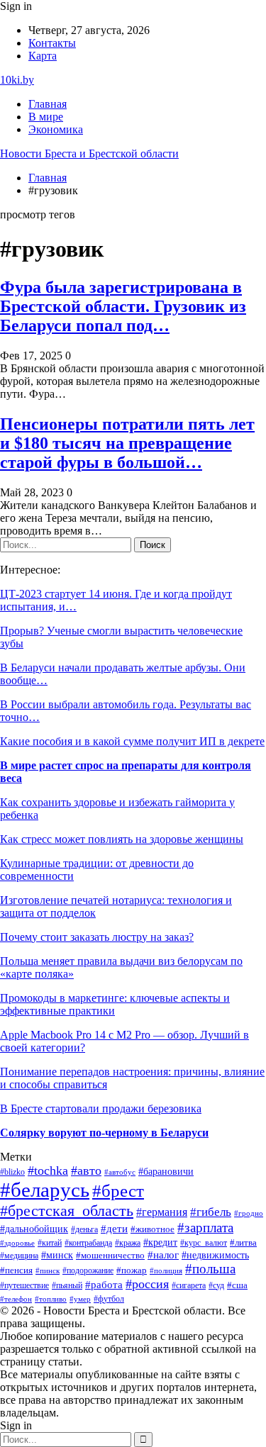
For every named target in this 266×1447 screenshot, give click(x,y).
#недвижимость (215, 1255)
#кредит (160, 1242)
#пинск (47, 1270)
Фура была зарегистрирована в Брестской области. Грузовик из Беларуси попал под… (123, 306)
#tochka (48, 1170)
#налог (163, 1255)
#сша (237, 1285)
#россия (147, 1284)
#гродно (248, 1213)
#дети (114, 1228)
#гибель (210, 1212)
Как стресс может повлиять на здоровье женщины (121, 839)
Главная (47, 104)
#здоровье (17, 1243)
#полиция (166, 1271)
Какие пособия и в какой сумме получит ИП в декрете (132, 741)
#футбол (109, 1299)
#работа (104, 1284)
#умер (80, 1299)
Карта (42, 56)
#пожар (131, 1270)
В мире (45, 117)
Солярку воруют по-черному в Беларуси (104, 1133)
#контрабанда (88, 1243)
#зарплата (205, 1227)
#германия (161, 1212)
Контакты (52, 43)
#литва (243, 1243)
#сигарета (189, 1285)
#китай (50, 1243)
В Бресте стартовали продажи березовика (100, 1108)
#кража (127, 1243)
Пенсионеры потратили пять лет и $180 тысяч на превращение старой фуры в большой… (127, 443)
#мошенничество (110, 1256)
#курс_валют (203, 1243)
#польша (210, 1268)
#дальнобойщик (34, 1228)
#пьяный (67, 1285)
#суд (216, 1285)
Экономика (55, 129)
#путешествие (24, 1285)
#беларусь (44, 1189)
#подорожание (87, 1270)
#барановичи (166, 1171)
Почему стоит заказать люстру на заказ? (97, 937)
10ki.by (17, 80)
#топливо (51, 1299)
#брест (118, 1190)
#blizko (12, 1172)
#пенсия (16, 1270)
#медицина (19, 1256)
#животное (152, 1229)
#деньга (84, 1229)
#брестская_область (66, 1210)
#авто (86, 1170)
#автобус (119, 1172)
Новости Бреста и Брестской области (89, 153)
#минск (57, 1255)
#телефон (16, 1299)
